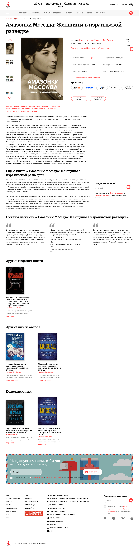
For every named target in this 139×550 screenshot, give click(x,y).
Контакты (28, 498)
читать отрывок (79, 98)
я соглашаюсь (117, 193)
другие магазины (127, 87)
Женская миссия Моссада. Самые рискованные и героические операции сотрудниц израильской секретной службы (18, 302)
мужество (26, 109)
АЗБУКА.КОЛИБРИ (55, 518)
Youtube (53, 524)
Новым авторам (11, 508)
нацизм (24, 106)
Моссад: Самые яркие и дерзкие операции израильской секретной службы (17, 367)
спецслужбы (55, 106)
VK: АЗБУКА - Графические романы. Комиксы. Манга (69, 498)
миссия (45, 106)
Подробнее (10, 316)
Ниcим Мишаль (86, 40)
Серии (89, 13)
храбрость (16, 109)
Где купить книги (31, 501)
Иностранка (52, 3)
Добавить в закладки (98, 98)
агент (8, 109)
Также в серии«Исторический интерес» (90, 48)
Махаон (83, 3)
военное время (34, 106)
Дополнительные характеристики (87, 77)
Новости (9, 501)
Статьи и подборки (13, 498)
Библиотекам (11, 511)
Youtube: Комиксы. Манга (59, 527)
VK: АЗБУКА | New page (57, 508)
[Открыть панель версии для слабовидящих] (131, 5)
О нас (27, 495)
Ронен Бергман (11, 434)
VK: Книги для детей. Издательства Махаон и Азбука (69, 501)
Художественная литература (29, 13)
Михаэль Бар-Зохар (103, 40)
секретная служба (39, 109)
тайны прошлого (12, 111)
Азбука (37, 3)
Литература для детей (52, 13)
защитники (52, 109)
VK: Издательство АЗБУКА (59, 495)
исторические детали (29, 111)
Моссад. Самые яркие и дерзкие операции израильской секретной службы (49, 367)
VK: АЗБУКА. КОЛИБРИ (57, 505)
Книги (60, 6)
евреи (16, 106)
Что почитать (100, 13)
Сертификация (30, 505)
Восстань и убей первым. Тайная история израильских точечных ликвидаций (20, 430)
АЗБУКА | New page (56, 521)
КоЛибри (69, 3)
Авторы (8, 505)
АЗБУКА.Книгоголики (57, 511)
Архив (8, 518)
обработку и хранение (103, 195)
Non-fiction (69, 13)
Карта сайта (29, 508)
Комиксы (80, 13)
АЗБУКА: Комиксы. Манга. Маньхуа (62, 514)
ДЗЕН (51, 531)
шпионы (9, 106)
